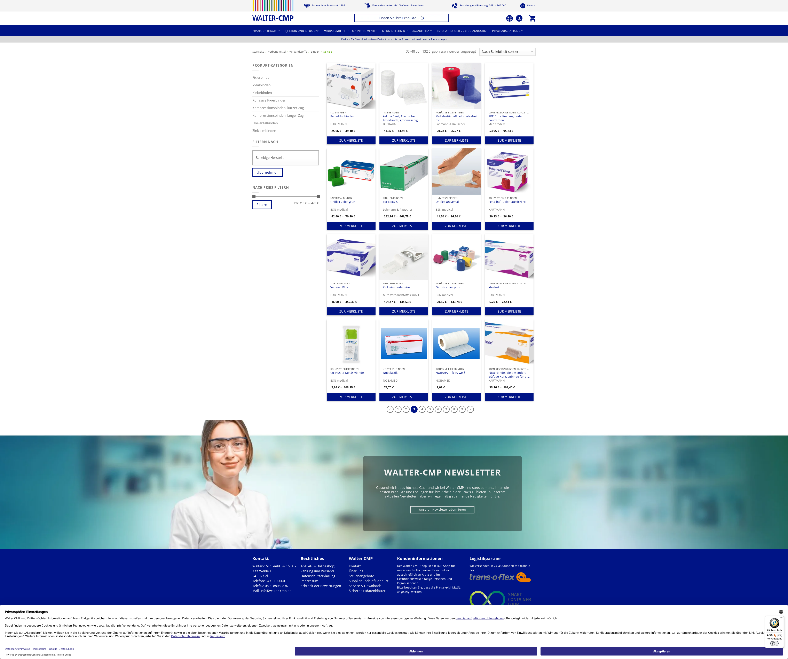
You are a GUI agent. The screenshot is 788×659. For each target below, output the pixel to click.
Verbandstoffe (298, 51)
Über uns (356, 571)
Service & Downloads (365, 586)
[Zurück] (390, 409)
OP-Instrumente (364, 31)
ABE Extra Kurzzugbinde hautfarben (505, 118)
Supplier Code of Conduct (368, 581)
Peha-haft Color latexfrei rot (507, 202)
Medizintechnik (393, 31)
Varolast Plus (339, 287)
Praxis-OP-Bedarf (264, 31)
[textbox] (286, 158)
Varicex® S (390, 202)
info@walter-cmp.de (275, 591)
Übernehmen (267, 172)
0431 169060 (275, 581)
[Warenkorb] (532, 18)
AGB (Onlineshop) (321, 566)
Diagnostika (420, 31)
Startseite (258, 51)
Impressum (309, 581)
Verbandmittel (335, 31)
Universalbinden (265, 123)
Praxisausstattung (506, 31)
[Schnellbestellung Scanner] (509, 18)
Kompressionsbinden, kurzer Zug (278, 108)
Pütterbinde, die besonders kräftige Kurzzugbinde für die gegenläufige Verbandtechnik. (508, 374)
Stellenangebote (361, 576)
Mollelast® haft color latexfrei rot (456, 118)
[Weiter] (470, 409)
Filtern (262, 204)
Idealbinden (261, 85)
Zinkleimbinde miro (396, 287)
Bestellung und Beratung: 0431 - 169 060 (482, 5)
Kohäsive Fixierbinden (269, 100)
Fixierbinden (261, 77)
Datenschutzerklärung (318, 576)
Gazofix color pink (448, 287)
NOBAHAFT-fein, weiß (450, 373)
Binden (315, 51)
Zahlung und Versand (317, 571)
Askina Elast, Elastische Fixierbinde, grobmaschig (400, 118)
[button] (402, 18)
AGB (304, 566)
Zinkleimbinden (264, 130)
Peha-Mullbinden (342, 116)
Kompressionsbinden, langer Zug (278, 115)
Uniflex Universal (447, 202)
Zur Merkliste (351, 140)
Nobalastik (390, 373)
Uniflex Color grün (342, 202)
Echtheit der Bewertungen (321, 586)
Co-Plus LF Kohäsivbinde (347, 373)
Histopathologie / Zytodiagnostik (461, 31)
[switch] (774, 643)
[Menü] (781, 618)
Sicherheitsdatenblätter (367, 591)
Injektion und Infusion (301, 31)
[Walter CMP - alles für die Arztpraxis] (272, 10)
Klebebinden (262, 92)
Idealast (493, 287)
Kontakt (531, 5)
